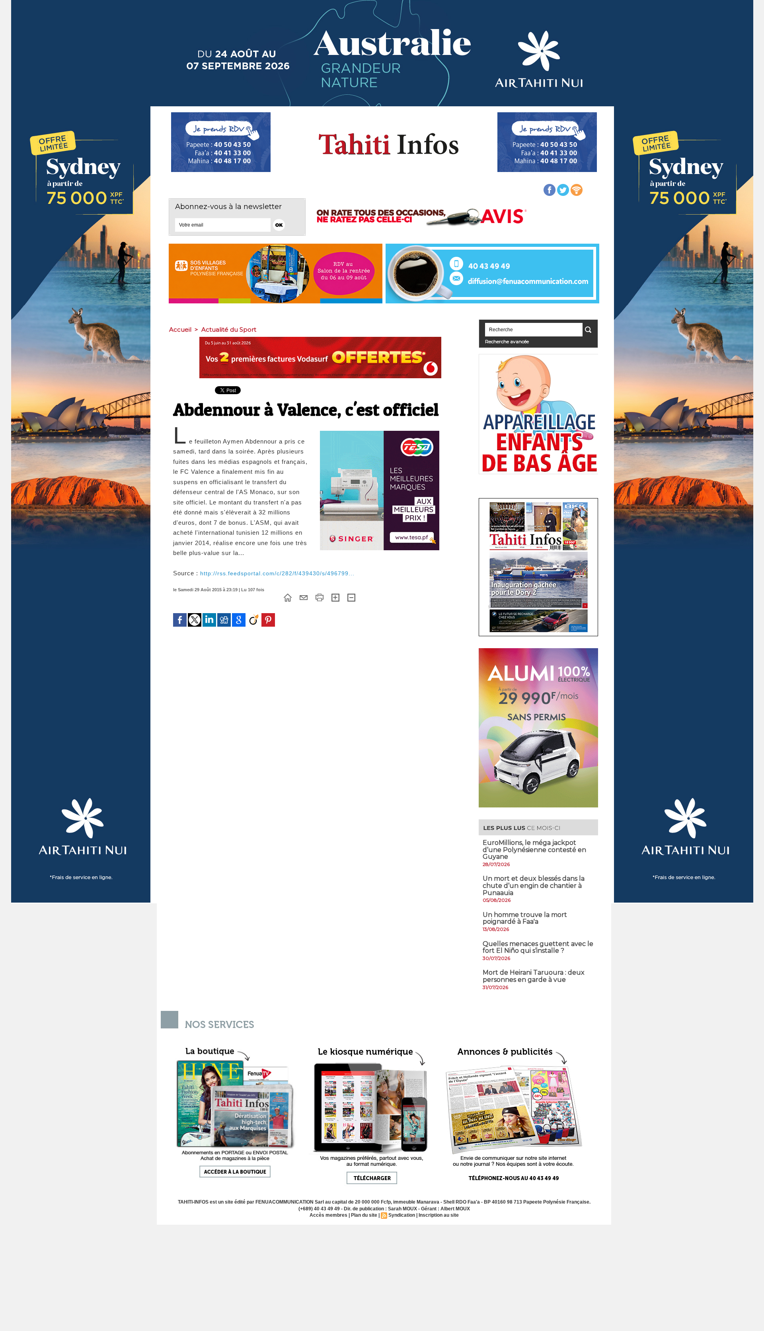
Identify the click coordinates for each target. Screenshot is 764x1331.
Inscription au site (439, 1215)
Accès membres (328, 1215)
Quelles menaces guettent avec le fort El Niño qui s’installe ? (538, 947)
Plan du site (364, 1215)
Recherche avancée (507, 341)
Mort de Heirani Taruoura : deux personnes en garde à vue (534, 976)
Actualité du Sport (228, 329)
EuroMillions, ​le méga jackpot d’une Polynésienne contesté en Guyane (534, 849)
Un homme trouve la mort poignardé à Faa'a (525, 918)
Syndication (401, 1215)
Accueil (180, 329)
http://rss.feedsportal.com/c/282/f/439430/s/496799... (277, 573)
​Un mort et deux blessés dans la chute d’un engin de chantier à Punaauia (534, 885)
